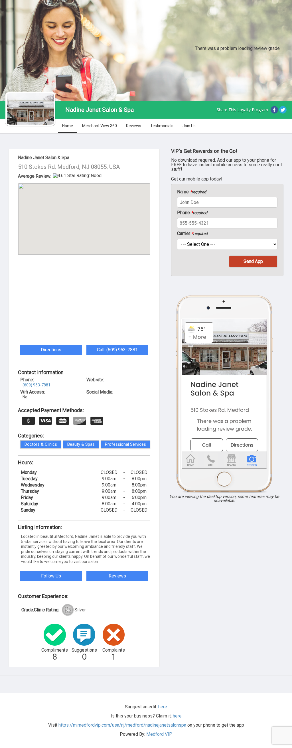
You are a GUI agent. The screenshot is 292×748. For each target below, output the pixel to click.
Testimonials (161, 125)
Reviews (133, 125)
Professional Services (125, 444)
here (177, 716)
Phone (192, 212)
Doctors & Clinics (41, 444)
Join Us (189, 125)
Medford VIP (159, 734)
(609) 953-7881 (36, 385)
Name (191, 192)
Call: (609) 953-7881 (117, 349)
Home (67, 125)
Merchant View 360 (99, 125)
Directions (51, 349)
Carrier (192, 233)
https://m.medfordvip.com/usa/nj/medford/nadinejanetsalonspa (122, 725)
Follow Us (51, 576)
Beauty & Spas (81, 444)
